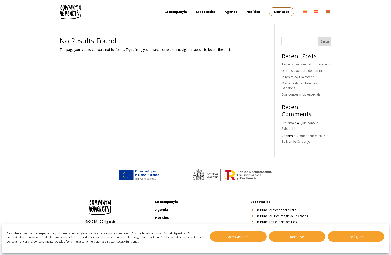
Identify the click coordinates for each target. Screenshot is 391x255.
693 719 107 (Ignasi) (100, 221)
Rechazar (297, 236)
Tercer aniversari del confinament (306, 64)
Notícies (253, 12)
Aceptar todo (238, 236)
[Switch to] (305, 11)
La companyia (175, 12)
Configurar (356, 236)
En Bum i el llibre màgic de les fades (281, 216)
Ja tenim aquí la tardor (297, 77)
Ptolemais (288, 123)
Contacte (281, 12)
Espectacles (206, 12)
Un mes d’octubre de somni (301, 70)
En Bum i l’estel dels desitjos (276, 222)
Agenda (231, 12)
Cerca (324, 41)
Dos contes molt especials (300, 94)
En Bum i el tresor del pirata (275, 210)
